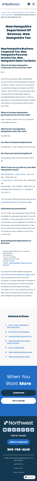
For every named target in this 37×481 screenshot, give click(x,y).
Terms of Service (18, 472)
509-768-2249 (18, 449)
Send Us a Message (18, 442)
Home (4, 12)
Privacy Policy (18, 468)
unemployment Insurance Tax (20, 336)
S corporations (7, 180)
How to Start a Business (15, 12)
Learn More (18, 393)
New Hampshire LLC (16, 189)
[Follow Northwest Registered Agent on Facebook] (18, 430)
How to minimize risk (16, 348)
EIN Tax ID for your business (19, 332)
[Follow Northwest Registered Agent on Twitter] (9, 430)
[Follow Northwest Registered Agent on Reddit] (32, 430)
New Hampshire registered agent (17, 275)
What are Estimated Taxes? (19, 357)
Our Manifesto (18, 464)
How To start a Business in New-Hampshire (18, 326)
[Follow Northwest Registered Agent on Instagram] (23, 430)
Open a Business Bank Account (20, 352)
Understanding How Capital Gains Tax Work (18, 342)
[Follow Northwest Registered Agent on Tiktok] (28, 430)
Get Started (18, 401)
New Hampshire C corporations (13, 174)
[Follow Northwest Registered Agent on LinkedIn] (14, 430)
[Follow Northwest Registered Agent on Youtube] (5, 430)
